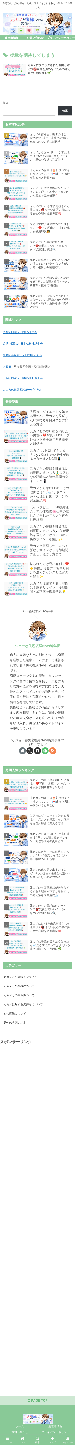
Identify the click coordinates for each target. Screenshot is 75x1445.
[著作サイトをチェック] (22, 750)
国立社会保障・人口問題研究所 (22, 355)
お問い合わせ (19, 1432)
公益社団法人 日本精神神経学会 (23, 343)
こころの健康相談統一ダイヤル (22, 389)
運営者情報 (55, 1426)
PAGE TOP (39, 1400)
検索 (5, 102)
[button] (67, 854)
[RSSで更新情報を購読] (52, 750)
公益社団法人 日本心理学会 (20, 332)
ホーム (19, 1426)
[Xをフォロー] (29, 750)
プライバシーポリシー (55, 1432)
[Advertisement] (37, 1215)
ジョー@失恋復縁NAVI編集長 (37, 646)
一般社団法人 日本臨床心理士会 (23, 378)
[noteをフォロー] (37, 750)
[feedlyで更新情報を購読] (45, 750)
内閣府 (7, 366)
